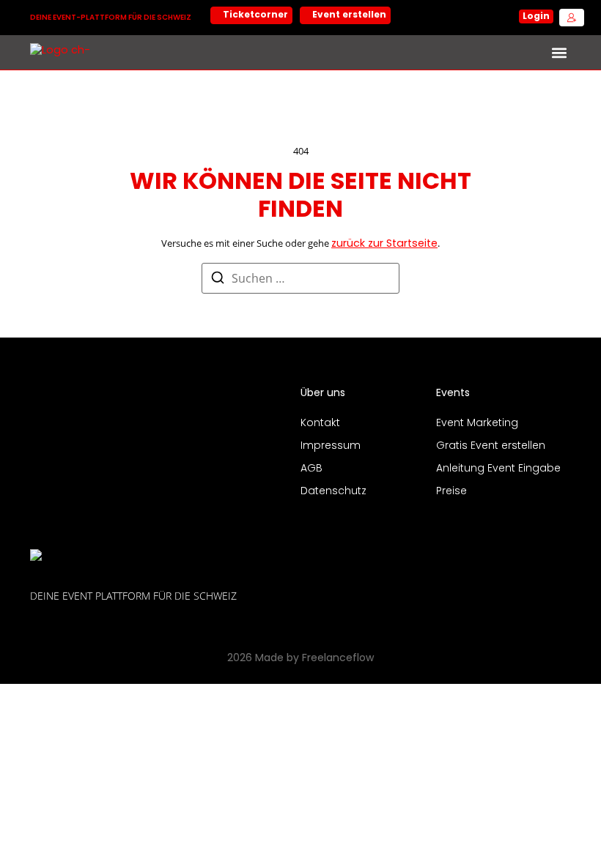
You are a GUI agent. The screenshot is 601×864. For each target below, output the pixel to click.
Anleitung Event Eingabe (498, 469)
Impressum (330, 446)
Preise (451, 491)
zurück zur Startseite (384, 244)
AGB (311, 469)
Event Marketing (477, 423)
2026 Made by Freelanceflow (300, 658)
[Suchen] (218, 280)
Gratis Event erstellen (490, 446)
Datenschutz (333, 491)
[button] (559, 52)
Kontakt (320, 423)
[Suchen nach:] (300, 278)
